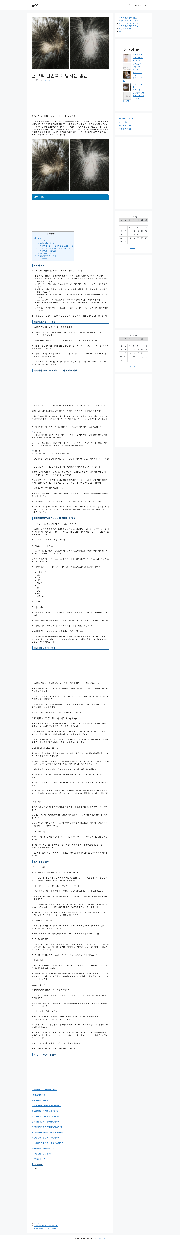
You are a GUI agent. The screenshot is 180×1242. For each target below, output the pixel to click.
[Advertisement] (70, 99)
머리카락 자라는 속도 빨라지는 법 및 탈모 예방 (54, 246)
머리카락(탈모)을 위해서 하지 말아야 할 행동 (53, 248)
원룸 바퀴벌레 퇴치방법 (41, 1100)
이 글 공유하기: (42, 258)
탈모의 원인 (41, 241)
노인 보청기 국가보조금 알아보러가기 (46, 1116)
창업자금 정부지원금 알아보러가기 (45, 1111)
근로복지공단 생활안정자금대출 (44, 1090)
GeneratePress (99, 1239)
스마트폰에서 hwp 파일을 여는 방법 (138, 66)
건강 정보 (37, 1223)
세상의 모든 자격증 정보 (128, 26)
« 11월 (132, 248)
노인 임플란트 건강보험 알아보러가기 (46, 1106)
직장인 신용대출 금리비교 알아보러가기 (47, 1138)
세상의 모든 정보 (140, 5)
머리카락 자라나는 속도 (45, 243)
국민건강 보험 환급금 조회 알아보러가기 (47, 1132)
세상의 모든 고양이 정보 (128, 23)
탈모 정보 (37, 238)
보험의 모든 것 (125, 125)
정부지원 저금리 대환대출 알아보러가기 (47, 1122)
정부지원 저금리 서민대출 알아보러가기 (47, 1127)
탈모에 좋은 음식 (43, 253)
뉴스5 (35, 5)
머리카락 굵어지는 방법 (45, 251)
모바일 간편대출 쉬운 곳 (41, 1154)
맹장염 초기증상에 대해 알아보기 (45, 1228)
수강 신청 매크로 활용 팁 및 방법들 (138, 57)
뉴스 (121, 31)
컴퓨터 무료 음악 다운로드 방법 (44, 1148)
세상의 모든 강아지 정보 (128, 21)
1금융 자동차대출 (38, 1095)
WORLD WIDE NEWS (127, 118)
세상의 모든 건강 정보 (128, 18)
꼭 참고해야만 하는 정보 (45, 256)
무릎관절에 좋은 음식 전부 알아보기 (46, 1226)
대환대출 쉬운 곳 (38, 1159)
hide (57, 234)
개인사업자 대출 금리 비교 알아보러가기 (47, 1143)
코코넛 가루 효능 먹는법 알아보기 (137, 87)
